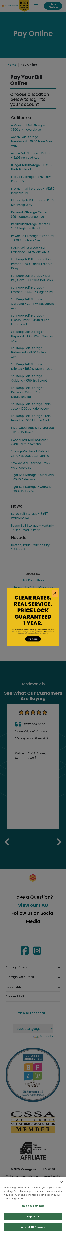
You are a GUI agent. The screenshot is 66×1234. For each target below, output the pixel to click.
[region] (33, 1205)
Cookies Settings (33, 1206)
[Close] (62, 1182)
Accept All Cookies (33, 1227)
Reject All (33, 1216)
